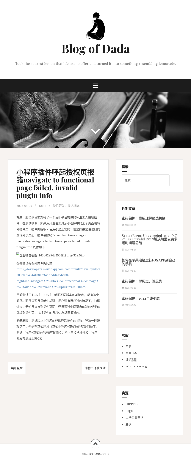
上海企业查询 (134, 417)
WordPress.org (136, 366)
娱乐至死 (17, 368)
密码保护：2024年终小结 (141, 298)
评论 (131, 359)
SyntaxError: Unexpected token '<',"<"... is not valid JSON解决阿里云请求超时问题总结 (149, 239)
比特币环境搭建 (95, 368)
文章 (131, 353)
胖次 (128, 424)
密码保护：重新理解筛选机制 (143, 218)
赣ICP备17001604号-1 (95, 453)
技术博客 (74, 206)
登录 (128, 346)
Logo (129, 411)
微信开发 (59, 206)
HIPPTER (132, 404)
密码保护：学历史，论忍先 (142, 281)
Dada (42, 206)
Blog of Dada (95, 48)
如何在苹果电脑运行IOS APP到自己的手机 (148, 262)
